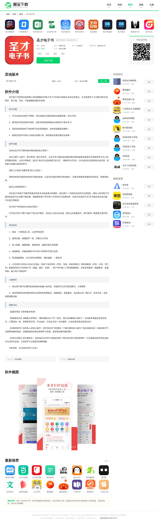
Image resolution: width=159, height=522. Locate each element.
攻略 (141, 4)
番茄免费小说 (128, 99)
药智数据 (126, 222)
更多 (106, 461)
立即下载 (48, 60)
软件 (130, 4)
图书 (21, 14)
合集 (152, 4)
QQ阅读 (125, 156)
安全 (62, 53)
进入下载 (103, 81)
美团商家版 (127, 194)
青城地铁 (126, 213)
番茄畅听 (126, 90)
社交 (47, 53)
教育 (55, 53)
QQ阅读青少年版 (129, 137)
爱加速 (125, 185)
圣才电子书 (30, 14)
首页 (109, 4)
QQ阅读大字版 (128, 146)
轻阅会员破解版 (129, 80)
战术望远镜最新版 (130, 203)
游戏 (120, 4)
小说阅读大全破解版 (131, 108)
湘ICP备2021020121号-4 (108, 518)
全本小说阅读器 (129, 165)
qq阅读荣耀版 (128, 118)
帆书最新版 (127, 127)
